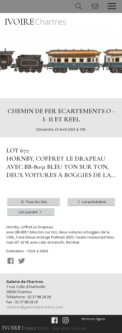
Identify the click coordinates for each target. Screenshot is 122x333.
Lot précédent (93, 201)
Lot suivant (28, 211)
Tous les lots (36, 201)
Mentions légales (93, 319)
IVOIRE (35, 21)
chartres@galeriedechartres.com (34, 307)
